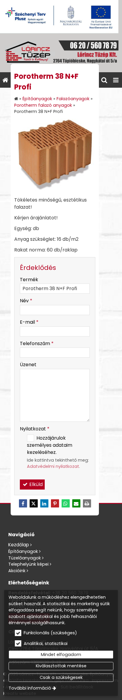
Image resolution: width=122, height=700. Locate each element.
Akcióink (16, 571)
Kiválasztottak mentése (61, 666)
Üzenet (28, 364)
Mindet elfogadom (61, 654)
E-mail (29, 322)
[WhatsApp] (65, 503)
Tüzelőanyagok (24, 558)
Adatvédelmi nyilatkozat (53, 466)
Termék (29, 279)
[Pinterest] (55, 503)
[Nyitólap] (61, 52)
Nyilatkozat (34, 428)
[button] (116, 80)
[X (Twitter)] (33, 503)
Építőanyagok (23, 551)
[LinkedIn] (44, 503)
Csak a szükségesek (61, 677)
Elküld (35, 484)
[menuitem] (5, 80)
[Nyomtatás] (87, 503)
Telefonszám (37, 343)
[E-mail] (76, 503)
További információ (30, 688)
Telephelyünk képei (28, 564)
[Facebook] (23, 503)
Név (26, 300)
